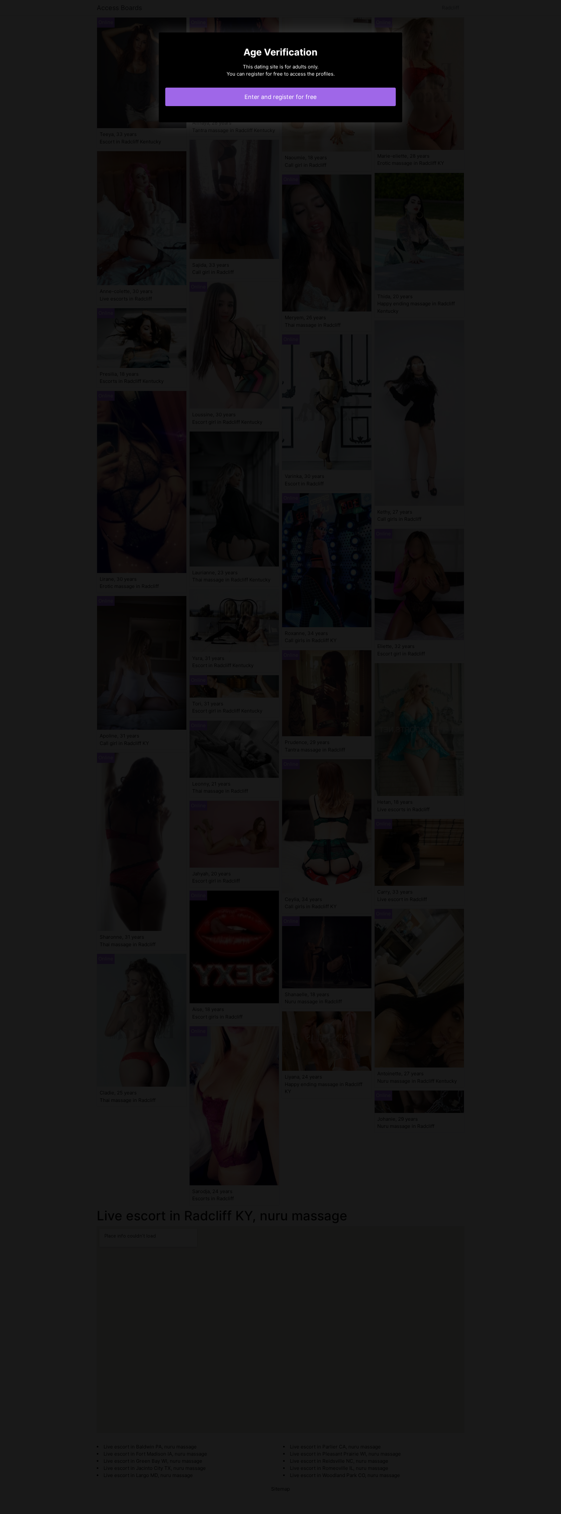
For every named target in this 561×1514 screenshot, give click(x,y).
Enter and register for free (280, 96)
